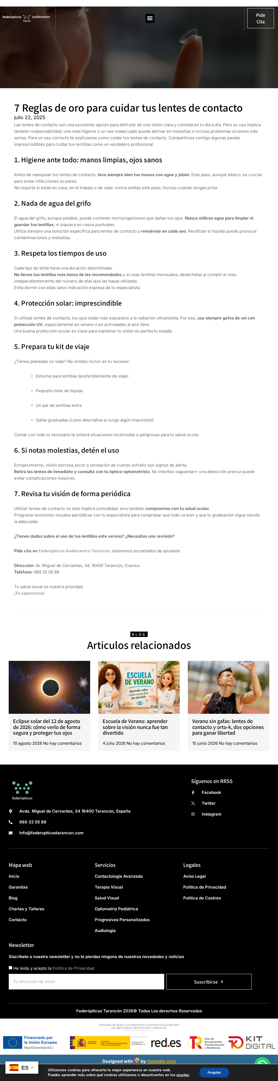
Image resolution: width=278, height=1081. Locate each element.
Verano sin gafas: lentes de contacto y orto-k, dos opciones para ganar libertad (228, 726)
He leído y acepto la (53, 968)
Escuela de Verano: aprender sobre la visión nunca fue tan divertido (135, 726)
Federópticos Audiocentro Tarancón (73, 550)
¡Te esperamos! (29, 593)
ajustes (182, 1075)
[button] (150, 18)
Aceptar (214, 1072)
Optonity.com (161, 1061)
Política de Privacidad (73, 968)
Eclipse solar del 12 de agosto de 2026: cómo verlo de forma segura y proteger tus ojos (46, 726)
